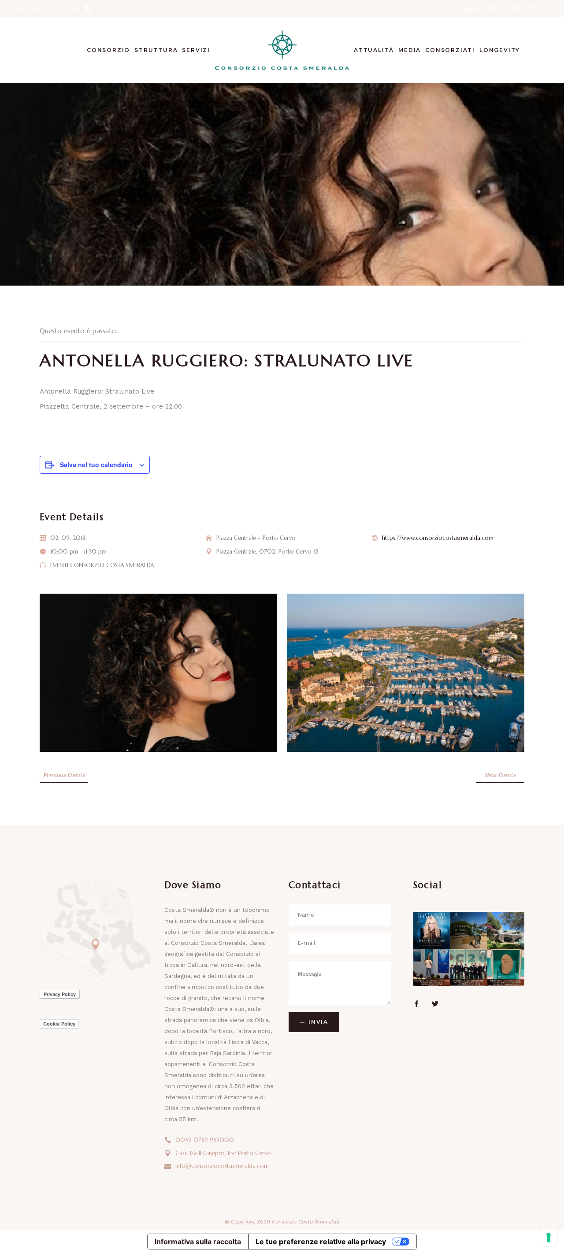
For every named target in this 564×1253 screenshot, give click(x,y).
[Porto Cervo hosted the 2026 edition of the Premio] (468, 967)
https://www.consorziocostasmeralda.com (438, 538)
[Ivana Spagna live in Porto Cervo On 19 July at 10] (431, 930)
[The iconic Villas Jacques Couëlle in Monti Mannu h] (505, 930)
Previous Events (64, 775)
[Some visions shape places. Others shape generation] (468, 930)
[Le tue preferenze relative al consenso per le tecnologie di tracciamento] (548, 1237)
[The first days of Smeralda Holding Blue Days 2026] (431, 967)
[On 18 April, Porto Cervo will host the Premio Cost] (505, 967)
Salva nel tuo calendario (96, 464)
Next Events (500, 775)
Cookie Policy (59, 1024)
